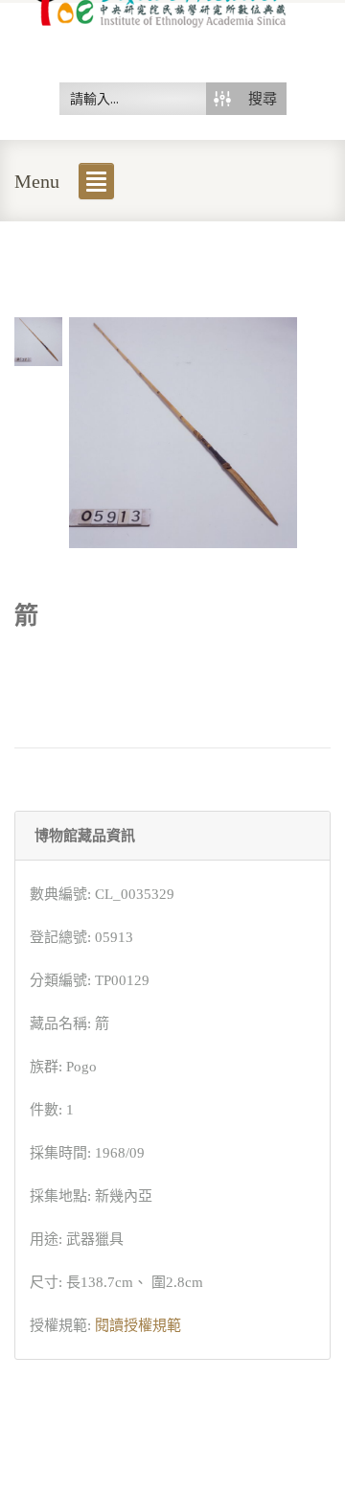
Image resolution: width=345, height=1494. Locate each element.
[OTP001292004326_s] (38, 340)
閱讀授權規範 (138, 1325)
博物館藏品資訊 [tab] (84, 835)
